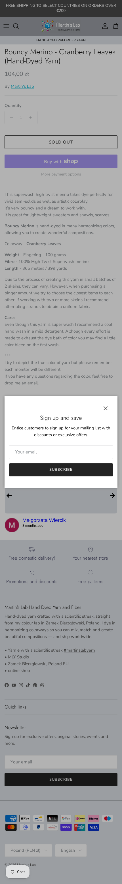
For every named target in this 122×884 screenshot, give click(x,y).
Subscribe (60, 469)
